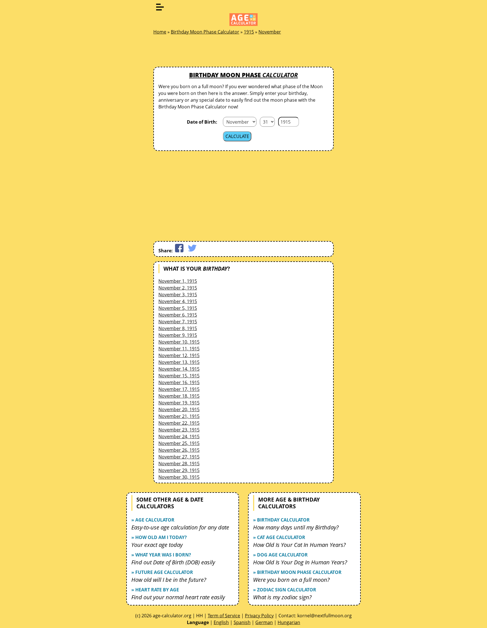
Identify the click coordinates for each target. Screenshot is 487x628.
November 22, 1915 (179, 423)
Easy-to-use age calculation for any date (180, 527)
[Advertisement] (243, 52)
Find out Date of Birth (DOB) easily (173, 562)
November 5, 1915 (177, 308)
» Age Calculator (152, 520)
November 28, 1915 (179, 463)
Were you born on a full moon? (291, 580)
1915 (249, 32)
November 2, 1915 (177, 288)
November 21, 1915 (179, 416)
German (264, 622)
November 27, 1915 (179, 457)
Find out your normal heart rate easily (178, 597)
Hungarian (289, 622)
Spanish (242, 622)
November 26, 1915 (179, 450)
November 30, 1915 (179, 477)
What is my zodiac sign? (282, 597)
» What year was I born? (161, 555)
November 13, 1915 (179, 362)
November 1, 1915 (177, 281)
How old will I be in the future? (168, 580)
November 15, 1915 (179, 376)
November (269, 32)
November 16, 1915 (179, 382)
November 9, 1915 (177, 335)
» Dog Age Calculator (280, 555)
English (221, 622)
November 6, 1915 (177, 315)
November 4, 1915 (177, 301)
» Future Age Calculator (162, 572)
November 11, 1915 (179, 349)
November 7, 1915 (177, 322)
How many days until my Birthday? (296, 527)
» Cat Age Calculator (279, 537)
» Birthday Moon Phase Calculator (297, 572)
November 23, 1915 (179, 430)
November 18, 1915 (179, 396)
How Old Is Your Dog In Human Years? (300, 562)
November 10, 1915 (179, 342)
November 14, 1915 (179, 369)
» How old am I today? (159, 537)
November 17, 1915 (179, 389)
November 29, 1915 (179, 470)
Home (159, 32)
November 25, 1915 (179, 443)
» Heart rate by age (155, 590)
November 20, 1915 (179, 409)
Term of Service (224, 616)
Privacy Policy (259, 616)
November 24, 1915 (179, 436)
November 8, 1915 (177, 328)
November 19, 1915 (179, 403)
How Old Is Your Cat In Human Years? (299, 545)
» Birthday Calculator (281, 520)
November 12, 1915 (179, 355)
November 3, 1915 (177, 294)
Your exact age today (157, 545)
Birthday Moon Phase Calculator (205, 32)
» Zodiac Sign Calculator (284, 590)
